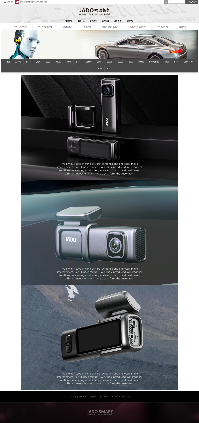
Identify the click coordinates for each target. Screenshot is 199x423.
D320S (120, 62)
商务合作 (117, 21)
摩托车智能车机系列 (110, 27)
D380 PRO (188, 62)
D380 (131, 62)
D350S (58, 62)
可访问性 (92, 397)
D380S (141, 62)
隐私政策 (82, 397)
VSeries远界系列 (45, 27)
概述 (8, 62)
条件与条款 (104, 397)
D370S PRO (154, 62)
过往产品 (182, 27)
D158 (78, 62)
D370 (68, 62)
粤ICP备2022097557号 (121, 397)
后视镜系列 (67, 27)
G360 (166, 62)
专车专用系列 (162, 27)
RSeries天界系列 (20, 27)
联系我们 (72, 397)
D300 (28, 62)
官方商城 (105, 21)
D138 (109, 69)
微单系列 (87, 27)
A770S (18, 62)
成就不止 (81, 21)
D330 (48, 62)
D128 (99, 69)
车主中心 (130, 21)
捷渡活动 (93, 21)
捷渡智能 (68, 21)
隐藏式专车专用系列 (138, 27)
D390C (89, 62)
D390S (109, 62)
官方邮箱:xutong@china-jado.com (33, 2)
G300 (90, 69)
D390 (99, 62)
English (10, 2)
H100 (176, 62)
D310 (38, 62)
